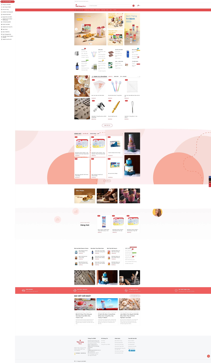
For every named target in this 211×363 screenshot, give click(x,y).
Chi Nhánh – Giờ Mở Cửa (81, 353)
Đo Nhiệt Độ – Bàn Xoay (102, 52)
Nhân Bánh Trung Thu (101, 69)
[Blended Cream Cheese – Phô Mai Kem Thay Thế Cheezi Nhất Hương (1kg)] (98, 143)
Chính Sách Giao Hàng (119, 351)
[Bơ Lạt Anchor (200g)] (115, 165)
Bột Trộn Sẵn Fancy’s (83, 66)
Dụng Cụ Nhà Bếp (101, 58)
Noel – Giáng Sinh (119, 61)
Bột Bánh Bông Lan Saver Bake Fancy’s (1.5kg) (116, 257)
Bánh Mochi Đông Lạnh (129, 259)
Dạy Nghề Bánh (131, 344)
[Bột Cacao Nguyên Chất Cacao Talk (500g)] (82, 165)
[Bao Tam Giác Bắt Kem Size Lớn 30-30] (132, 86)
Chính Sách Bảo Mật (119, 342)
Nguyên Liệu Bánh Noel (118, 66)
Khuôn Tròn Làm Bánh (118, 56)
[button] (76, 29)
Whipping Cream (135, 58)
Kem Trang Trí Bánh (136, 52)
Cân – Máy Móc (84, 53)
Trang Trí (133, 63)
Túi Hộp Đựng (135, 61)
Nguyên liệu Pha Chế (129, 257)
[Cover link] (115, 21)
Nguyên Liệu (84, 61)
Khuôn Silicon (117, 58)
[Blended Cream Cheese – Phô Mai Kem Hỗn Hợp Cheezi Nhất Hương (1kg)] (82, 143)
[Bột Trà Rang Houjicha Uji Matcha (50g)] (98, 165)
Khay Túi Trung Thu (102, 63)
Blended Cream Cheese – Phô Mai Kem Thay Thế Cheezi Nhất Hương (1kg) (98, 154)
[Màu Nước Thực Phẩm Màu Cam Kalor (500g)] (92, 264)
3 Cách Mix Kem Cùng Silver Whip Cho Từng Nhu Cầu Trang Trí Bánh (109, 315)
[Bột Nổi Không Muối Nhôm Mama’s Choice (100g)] (76, 264)
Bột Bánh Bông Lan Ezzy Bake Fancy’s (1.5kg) (116, 263)
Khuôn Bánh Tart (118, 53)
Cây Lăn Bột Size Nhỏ (112, 116)
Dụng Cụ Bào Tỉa (101, 56)
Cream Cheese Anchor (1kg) (114, 152)
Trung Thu (101, 61)
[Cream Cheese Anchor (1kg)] (115, 143)
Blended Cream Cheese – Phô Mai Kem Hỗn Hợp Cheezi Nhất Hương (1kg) (81, 154)
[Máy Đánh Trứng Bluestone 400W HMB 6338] (99, 107)
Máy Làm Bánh (131, 340)
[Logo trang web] (80, 5)
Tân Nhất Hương (131, 342)
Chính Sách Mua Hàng (119, 344)
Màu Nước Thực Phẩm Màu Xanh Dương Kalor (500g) (100, 251)
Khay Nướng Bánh (101, 54)
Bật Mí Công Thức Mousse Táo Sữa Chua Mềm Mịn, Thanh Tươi (86, 315)
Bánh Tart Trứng (136, 65)
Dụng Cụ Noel (118, 63)
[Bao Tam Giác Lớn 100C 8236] (99, 86)
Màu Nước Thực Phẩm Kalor (97, 248)
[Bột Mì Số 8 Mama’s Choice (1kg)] (76, 258)
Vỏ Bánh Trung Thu (102, 70)
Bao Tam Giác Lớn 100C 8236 (98, 95)
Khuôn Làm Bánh (119, 49)
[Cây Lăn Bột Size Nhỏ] (116, 107)
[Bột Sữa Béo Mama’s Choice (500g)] (76, 252)
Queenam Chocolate (132, 346)
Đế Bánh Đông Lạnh (129, 263)
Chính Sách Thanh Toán (119, 346)
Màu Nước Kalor (84, 69)
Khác (101, 312)
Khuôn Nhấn (117, 51)
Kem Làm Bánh (135, 49)
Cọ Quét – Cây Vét (85, 57)
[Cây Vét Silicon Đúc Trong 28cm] (116, 86)
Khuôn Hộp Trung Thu (101, 66)
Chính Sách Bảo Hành (119, 353)
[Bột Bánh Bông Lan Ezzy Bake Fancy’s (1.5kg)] (109, 264)
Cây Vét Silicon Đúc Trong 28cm (115, 95)
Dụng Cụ (83, 49)
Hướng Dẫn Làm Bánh (105, 344)
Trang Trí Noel (117, 68)
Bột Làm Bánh (84, 63)
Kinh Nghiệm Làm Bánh (108, 312)
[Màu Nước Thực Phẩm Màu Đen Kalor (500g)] (92, 258)
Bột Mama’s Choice (85, 68)
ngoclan (81, 308)
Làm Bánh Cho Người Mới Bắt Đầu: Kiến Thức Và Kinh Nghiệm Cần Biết (132, 315)
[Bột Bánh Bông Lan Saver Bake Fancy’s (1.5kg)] (109, 258)
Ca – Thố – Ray (84, 51)
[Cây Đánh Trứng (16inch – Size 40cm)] (132, 107)
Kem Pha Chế (134, 56)
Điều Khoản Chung (118, 340)
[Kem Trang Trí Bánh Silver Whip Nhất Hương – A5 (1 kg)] (104, 221)
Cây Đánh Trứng (84, 55)
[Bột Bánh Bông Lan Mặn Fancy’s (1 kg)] (109, 252)
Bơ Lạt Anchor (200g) (112, 173)
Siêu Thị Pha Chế (131, 348)
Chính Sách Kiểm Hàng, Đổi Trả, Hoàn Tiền (120, 349)
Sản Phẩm (103, 342)
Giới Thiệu (103, 340)
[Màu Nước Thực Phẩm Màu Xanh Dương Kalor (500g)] (92, 252)
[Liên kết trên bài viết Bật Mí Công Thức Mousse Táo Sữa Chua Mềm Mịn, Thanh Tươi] (87, 304)
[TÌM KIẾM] (133, 6)
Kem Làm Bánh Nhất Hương (130, 261)
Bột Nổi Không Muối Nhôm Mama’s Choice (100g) (83, 263)
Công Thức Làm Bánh (82, 312)
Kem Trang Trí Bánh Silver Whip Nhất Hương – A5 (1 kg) (103, 230)
